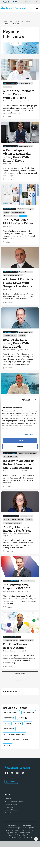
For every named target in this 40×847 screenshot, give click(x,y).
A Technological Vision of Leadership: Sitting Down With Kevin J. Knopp (17, 155)
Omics (25, 740)
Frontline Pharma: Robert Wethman (15, 646)
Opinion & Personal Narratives (13, 519)
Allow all (20, 440)
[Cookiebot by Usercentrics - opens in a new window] (22, 399)
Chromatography (28, 712)
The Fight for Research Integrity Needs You (18, 528)
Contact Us (8, 813)
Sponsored (23, 216)
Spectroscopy (9, 718)
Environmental (9, 209)
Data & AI (29, 519)
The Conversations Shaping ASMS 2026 (16, 586)
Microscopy (7, 87)
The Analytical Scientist (12, 21)
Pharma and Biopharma (12, 636)
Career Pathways (10, 453)
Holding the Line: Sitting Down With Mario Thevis (16, 343)
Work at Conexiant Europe (14, 801)
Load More (21, 673)
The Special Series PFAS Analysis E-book (18, 221)
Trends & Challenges (18, 212)
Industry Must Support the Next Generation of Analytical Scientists (18, 464)
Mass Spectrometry (10, 335)
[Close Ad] (36, 839)
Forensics (22, 335)
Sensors (6, 212)
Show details (29, 434)
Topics (27, 21)
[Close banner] (36, 400)
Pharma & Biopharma (11, 640)
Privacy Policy (9, 807)
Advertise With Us (11, 810)
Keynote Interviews (10, 24)
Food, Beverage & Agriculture (14, 734)
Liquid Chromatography (25, 209)
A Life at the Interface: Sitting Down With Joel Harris (18, 94)
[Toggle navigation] (37, 8)
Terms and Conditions (12, 804)
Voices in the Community (27, 453)
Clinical (28, 723)
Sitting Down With (10, 83)
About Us (8, 798)
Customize (19, 446)
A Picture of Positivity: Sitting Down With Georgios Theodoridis (18, 282)
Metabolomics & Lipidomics (13, 275)
